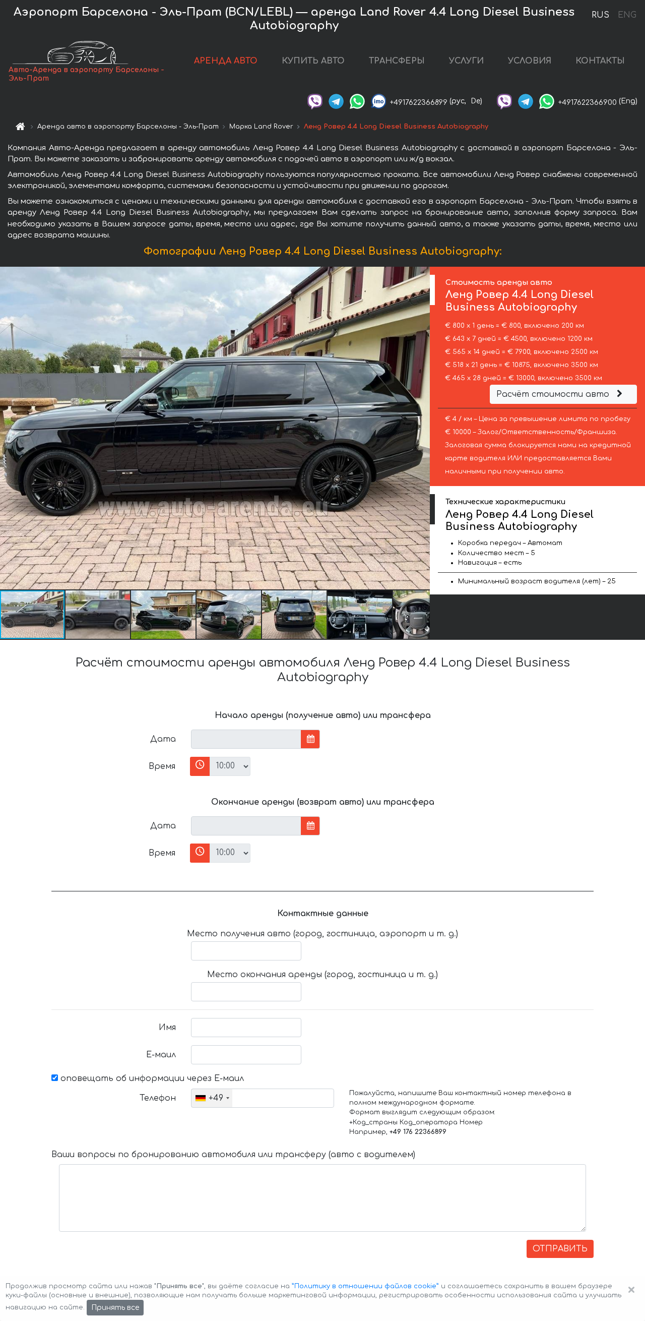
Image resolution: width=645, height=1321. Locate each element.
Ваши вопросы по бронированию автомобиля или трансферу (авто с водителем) (233, 1154)
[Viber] (315, 101)
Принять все (115, 1307)
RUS (600, 15)
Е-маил (161, 1054)
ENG (627, 15)
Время (162, 766)
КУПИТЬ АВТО (313, 61)
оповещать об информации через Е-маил (151, 1078)
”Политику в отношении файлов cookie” (365, 1286)
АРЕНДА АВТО (225, 61)
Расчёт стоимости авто (554, 394)
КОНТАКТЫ (600, 61)
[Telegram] (336, 101)
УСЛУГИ (466, 61)
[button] (98, 614)
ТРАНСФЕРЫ (397, 61)
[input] (246, 739)
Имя (167, 1027)
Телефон (158, 1098)
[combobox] (211, 1098)
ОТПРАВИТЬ (560, 1248)
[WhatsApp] (357, 101)
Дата (163, 739)
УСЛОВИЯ (529, 61)
